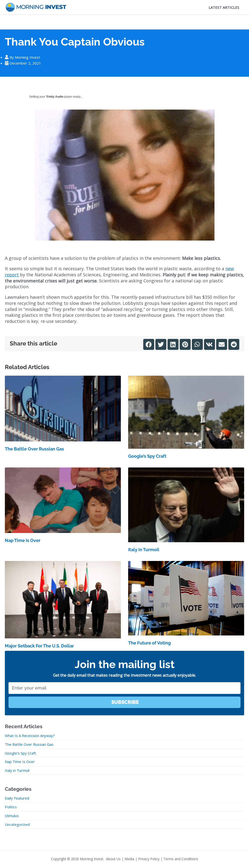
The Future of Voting (149, 642)
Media (129, 859)
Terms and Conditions (180, 859)
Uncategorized (17, 824)
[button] (148, 344)
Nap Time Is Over (22, 540)
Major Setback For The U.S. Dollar (39, 645)
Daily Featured (17, 798)
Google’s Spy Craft (147, 456)
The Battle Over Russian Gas (34, 448)
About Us (113, 859)
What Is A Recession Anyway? (30, 735)
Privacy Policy (149, 859)
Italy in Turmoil (143, 549)
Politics (11, 806)
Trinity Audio (54, 96)
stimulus (12, 815)
